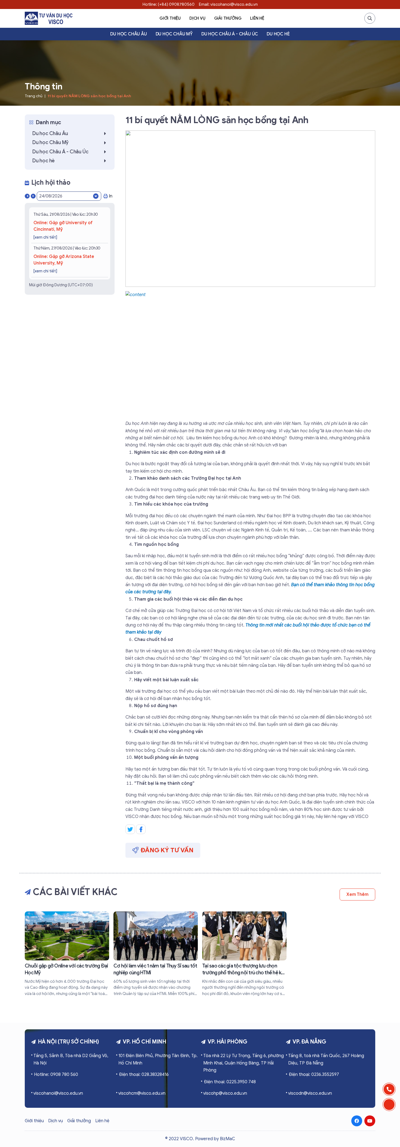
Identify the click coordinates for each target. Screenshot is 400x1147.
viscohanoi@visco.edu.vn (58, 1093)
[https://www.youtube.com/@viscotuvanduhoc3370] (369, 1120)
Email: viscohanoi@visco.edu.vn (228, 4)
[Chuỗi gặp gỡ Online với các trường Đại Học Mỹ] (67, 954)
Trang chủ (33, 96)
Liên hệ (257, 18)
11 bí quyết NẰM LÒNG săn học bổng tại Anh (89, 96)
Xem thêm (357, 894)
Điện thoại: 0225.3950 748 (230, 1082)
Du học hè (278, 34)
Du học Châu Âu (128, 34)
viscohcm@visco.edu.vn (141, 1093)
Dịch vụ (197, 18)
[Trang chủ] (48, 18)
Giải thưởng (228, 18)
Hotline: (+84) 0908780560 (169, 4)
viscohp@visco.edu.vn (225, 1093)
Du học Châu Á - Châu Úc (229, 34)
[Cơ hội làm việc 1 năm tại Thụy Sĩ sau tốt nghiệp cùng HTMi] (155, 954)
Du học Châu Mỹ (174, 34)
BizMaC (227, 1139)
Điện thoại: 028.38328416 (144, 1074)
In (110, 196)
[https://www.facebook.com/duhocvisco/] (356, 1120)
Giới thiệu (170, 18)
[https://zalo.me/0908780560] (389, 1104)
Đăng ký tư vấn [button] (167, 850)
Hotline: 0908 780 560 (56, 1074)
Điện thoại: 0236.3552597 (314, 1074)
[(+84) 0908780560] (389, 1089)
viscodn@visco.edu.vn (310, 1093)
